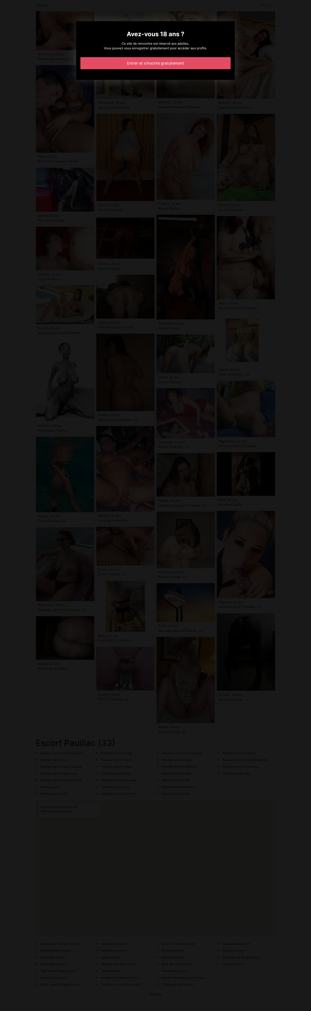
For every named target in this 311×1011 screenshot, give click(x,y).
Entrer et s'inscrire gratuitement (155, 63)
